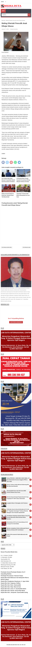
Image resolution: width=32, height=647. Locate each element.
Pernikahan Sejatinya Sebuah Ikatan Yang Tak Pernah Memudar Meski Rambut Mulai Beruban (18, 517)
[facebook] (3, 162)
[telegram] (19, 162)
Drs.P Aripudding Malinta (16, 318)
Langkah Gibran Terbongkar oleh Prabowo (17, 503)
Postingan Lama (26, 247)
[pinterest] (11, 162)
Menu (3, 10)
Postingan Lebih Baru (7, 247)
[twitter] (7, 162)
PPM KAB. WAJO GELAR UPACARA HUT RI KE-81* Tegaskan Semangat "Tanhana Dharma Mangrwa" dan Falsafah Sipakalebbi (18, 511)
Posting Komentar (14, 29)
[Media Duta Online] (11, 6)
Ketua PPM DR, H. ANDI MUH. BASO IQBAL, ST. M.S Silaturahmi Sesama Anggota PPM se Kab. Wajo (18, 480)
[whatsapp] (15, 162)
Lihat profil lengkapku (16, 322)
